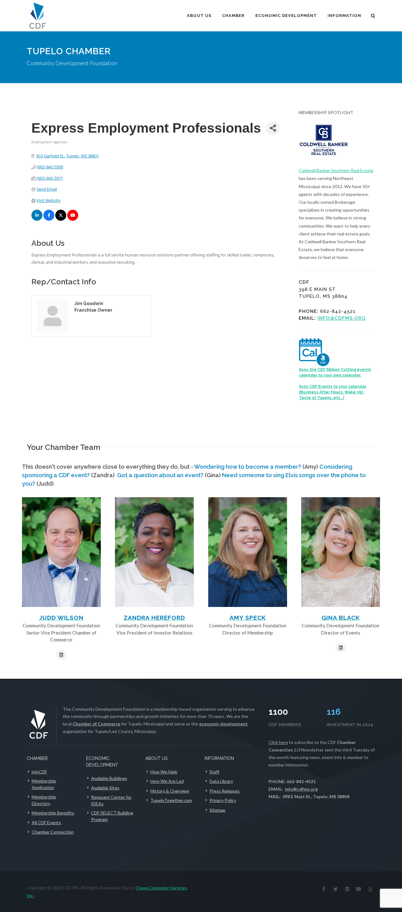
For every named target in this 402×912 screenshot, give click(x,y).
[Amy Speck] (247, 552)
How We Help (163, 771)
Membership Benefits (53, 812)
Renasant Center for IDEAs (111, 800)
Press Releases (224, 790)
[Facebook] (324, 889)
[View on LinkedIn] (36, 219)
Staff (214, 771)
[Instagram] (370, 889)
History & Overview (169, 790)
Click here (278, 742)
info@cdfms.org (342, 318)
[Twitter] (335, 889)
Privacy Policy (222, 800)
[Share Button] (273, 128)
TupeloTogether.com (171, 800)
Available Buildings (109, 778)
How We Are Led (167, 781)
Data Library (221, 781)
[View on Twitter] (60, 219)
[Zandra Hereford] (154, 552)
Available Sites (105, 787)
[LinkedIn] (347, 889)
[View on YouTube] (72, 219)
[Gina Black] (340, 552)
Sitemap (217, 810)
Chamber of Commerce (96, 723)
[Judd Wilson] (61, 552)
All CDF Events (46, 822)
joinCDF (39, 771)
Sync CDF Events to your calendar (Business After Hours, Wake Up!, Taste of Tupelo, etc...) (333, 392)
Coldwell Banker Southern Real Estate (336, 170)
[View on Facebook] (48, 219)
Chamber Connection (53, 832)
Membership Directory (44, 800)
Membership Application (44, 784)
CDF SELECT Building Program (112, 816)
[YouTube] (359, 889)
